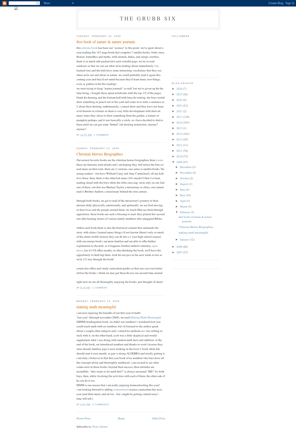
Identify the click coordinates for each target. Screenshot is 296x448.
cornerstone (120, 389)
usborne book (89, 48)
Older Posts (158, 418)
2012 (179, 145)
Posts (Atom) (100, 426)
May (183, 195)
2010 (179, 156)
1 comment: (102, 135)
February (185, 212)
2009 (179, 162)
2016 (179, 122)
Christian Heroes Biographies (99, 153)
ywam (159, 160)
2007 (179, 252)
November (186, 173)
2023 (179, 105)
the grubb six (148, 18)
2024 (179, 100)
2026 (179, 89)
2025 (179, 94)
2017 (179, 117)
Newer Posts (83, 418)
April (183, 201)
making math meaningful (96, 306)
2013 (179, 139)
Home (121, 418)
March (184, 206)
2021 (179, 111)
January (185, 239)
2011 (179, 151)
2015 (179, 128)
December (186, 167)
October (185, 178)
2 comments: (101, 404)
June (183, 189)
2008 (179, 247)
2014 (179, 134)
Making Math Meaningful (145, 317)
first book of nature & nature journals (105, 41)
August (184, 184)
